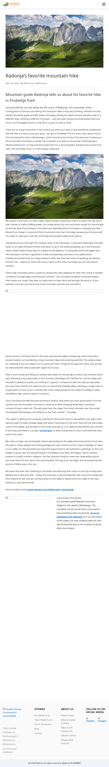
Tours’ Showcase (42, 724)
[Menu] (103, 4)
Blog (36, 728)
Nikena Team (67, 715)
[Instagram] (102, 721)
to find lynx (46, 430)
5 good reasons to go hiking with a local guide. (50, 489)
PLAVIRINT (75, 763)
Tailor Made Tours (43, 719)
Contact (38, 733)
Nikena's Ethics (68, 735)
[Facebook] (90, 721)
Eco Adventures (42, 715)
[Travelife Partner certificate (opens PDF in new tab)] (14, 713)
